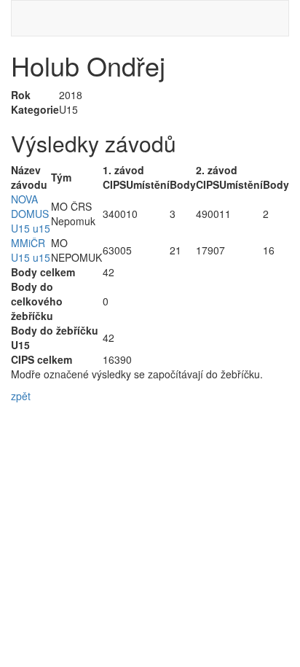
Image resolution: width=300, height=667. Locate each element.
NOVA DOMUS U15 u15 (30, 213)
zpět (21, 396)
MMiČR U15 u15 (30, 250)
